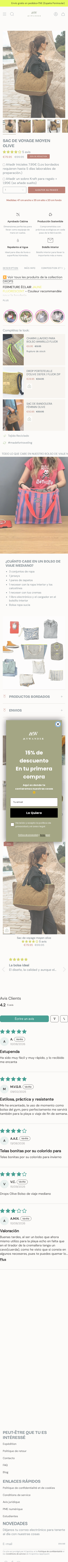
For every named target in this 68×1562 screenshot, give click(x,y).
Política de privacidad (28, 835)
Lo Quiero (34, 813)
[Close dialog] (58, 724)
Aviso (43, 835)
